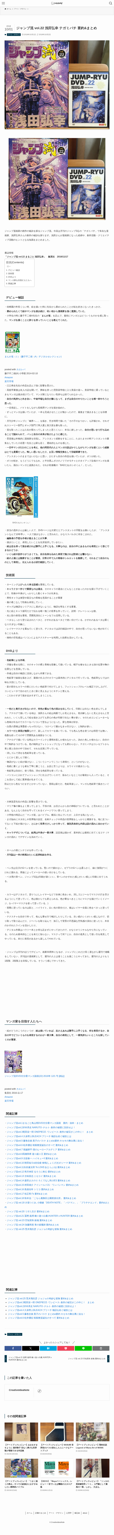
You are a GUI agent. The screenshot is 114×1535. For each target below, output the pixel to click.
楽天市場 (9, 381)
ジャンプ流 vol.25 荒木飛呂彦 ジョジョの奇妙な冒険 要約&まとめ (39, 1229)
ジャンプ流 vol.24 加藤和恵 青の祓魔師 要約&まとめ (33, 1225)
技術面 (11, 273)
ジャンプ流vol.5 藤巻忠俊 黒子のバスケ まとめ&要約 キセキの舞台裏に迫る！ (45, 1141)
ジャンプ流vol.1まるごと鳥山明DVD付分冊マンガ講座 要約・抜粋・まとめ (45, 1123)
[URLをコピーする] (100, 1348)
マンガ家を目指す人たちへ (20, 280)
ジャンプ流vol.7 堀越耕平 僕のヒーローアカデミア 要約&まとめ (38, 1149)
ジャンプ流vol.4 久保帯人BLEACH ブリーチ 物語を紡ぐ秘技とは (39, 1136)
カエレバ (20, 369)
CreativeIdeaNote (19, 1390)
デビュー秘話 (14, 270)
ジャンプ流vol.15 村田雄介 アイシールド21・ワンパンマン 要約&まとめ (43, 1185)
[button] (13, 1348)
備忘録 (77, 1513)
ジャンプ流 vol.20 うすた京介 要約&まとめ (28, 1211)
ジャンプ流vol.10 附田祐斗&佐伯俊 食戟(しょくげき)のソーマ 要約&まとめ (44, 1163)
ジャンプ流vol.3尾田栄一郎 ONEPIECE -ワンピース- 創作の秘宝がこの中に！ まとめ (50, 1132)
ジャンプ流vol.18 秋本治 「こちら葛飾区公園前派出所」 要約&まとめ (41, 1198)
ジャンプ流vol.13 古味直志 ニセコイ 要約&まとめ (31, 1176)
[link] (39, 1391)
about (85, 1513)
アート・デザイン (14, 34)
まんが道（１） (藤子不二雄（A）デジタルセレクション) (33, 356)
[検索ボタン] (110, 3)
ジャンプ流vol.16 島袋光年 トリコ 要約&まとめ (30, 1189)
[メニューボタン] (3, 3)
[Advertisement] (57, 991)
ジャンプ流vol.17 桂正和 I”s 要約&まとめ (27, 1194)
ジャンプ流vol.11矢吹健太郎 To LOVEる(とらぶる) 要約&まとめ (38, 1167)
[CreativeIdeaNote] (57, 3)
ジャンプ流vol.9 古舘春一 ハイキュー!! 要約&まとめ (32, 1158)
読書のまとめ (40, 1513)
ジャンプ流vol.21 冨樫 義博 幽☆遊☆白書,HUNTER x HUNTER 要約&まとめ (45, 1216)
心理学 (69, 1513)
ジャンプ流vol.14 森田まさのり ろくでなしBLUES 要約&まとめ (38, 1180)
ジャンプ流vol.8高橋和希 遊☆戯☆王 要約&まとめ (31, 1154)
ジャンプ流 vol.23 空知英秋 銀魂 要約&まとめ (29, 1220)
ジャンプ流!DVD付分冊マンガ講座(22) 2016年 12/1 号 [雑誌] (34, 1076)
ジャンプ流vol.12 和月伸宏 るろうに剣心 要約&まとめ (33, 1171)
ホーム (29, 1513)
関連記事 (12, 283)
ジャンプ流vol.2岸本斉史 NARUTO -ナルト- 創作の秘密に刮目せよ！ (41, 1127)
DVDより (12, 277)
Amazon (9, 377)
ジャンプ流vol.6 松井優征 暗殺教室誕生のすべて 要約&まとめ (37, 1145)
